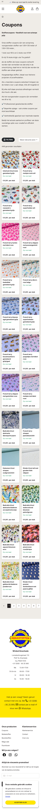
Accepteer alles (20, 802)
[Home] (2, 17)
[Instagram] (10, 755)
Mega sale (5, 742)
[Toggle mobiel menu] (3, 9)
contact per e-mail (27, 704)
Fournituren (6, 745)
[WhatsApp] (16, 755)
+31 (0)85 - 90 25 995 (20, 663)
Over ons (25, 738)
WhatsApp (26, 708)
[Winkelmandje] (37, 8)
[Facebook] (4, 755)
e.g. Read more (20, 661)
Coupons (5, 730)
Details (7, 796)
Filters (9, 140)
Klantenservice (27, 730)
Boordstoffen (6, 738)
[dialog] (20, 794)
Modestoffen (6, 734)
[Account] (32, 9)
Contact (25, 734)
